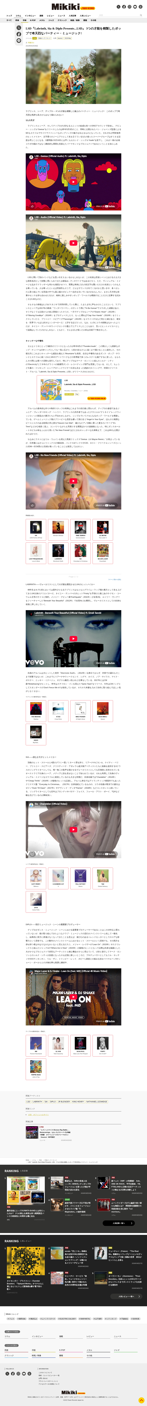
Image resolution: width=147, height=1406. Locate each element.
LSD (28, 1102)
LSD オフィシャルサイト (38, 1115)
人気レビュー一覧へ (126, 1296)
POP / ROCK (69, 394)
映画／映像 (75, 20)
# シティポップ (110, 1319)
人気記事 (72, 15)
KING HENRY (78, 1102)
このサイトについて (45, 1372)
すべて (9, 20)
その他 (93, 20)
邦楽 (17, 20)
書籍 (85, 20)
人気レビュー (85, 15)
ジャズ (51, 20)
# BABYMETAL (84, 1319)
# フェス (11, 1319)
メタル (42, 20)
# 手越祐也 (124, 1319)
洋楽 (24, 20)
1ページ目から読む (115, 579)
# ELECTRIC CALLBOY (67, 1319)
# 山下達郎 (98, 1319)
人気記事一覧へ (119, 1223)
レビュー (50, 15)
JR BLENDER (64, 1102)
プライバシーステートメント (48, 1381)
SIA (46, 1102)
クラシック (62, 20)
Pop (77, 394)
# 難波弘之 (33, 1319)
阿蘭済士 (31, 43)
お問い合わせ (43, 1378)
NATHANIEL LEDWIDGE (96, 1102)
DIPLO (53, 1102)
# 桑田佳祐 (21, 1319)
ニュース (61, 15)
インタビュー (30, 15)
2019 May (68, 38)
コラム (18, 15)
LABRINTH (37, 1102)
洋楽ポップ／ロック (44, 38)
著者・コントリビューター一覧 (49, 1375)
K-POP (33, 20)
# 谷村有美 (135, 1319)
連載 (41, 15)
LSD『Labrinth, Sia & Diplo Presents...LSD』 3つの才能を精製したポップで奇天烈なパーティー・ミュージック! (63, 1162)
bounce (60, 38)
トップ (9, 15)
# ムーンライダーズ (48, 1319)
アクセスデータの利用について (49, 1384)
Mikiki (27, 1160)
